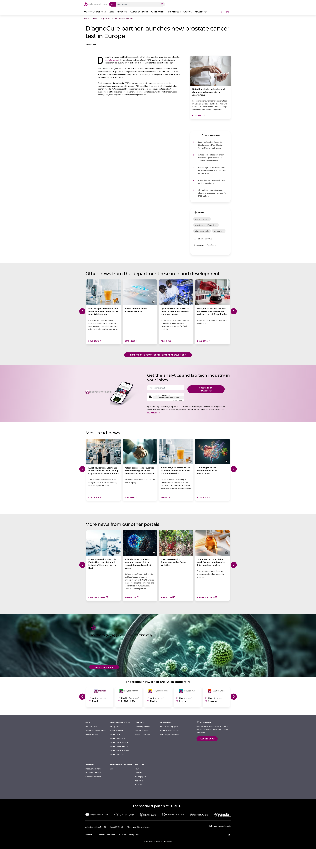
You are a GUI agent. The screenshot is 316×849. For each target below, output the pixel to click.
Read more (152, 412)
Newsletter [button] (201, 12)
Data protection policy (128, 834)
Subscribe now (207, 738)
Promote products (142, 730)
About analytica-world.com (138, 827)
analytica (114, 734)
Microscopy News (104, 667)
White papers (140, 776)
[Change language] (227, 12)
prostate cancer (111, 60)
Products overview (142, 734)
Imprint (88, 834)
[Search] (162, 4)
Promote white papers (169, 730)
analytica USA (116, 754)
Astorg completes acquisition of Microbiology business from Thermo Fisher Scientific (212, 157)
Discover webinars (93, 768)
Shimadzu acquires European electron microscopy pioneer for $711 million (212, 193)
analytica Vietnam (118, 746)
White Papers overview (168, 734)
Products (138, 772)
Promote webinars (93, 772)
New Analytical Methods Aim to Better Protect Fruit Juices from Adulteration (212, 170)
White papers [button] (158, 12)
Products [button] (122, 12)
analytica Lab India (118, 742)
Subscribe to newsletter (206, 389)
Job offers (139, 780)
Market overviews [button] (139, 12)
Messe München (116, 730)
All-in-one (139, 784)
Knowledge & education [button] (180, 12)
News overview (91, 734)
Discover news (91, 726)
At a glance (114, 726)
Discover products (142, 726)
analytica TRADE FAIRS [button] (95, 12)
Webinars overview (93, 776)
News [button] (111, 12)
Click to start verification (168, 398)
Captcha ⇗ (178, 400)
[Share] (220, 12)
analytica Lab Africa (118, 750)
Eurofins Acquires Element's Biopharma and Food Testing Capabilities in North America (211, 145)
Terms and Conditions (105, 834)
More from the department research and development (158, 355)
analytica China (116, 738)
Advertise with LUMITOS (95, 827)
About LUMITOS (116, 827)
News (137, 768)
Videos (113, 768)
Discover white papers (168, 726)
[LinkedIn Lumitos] (229, 834)
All (112, 4)
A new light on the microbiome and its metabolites (211, 181)
